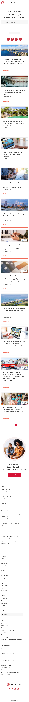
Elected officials (5, 505)
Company (3, 578)
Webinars (3, 570)
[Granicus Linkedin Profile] (15, 689)
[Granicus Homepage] (14, 684)
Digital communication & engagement (10, 541)
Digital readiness (5, 662)
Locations (3, 605)
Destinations (4, 503)
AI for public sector (6, 648)
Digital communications (7, 658)
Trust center (4, 623)
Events (2, 561)
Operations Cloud (5, 521)
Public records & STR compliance (9, 548)
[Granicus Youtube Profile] (12, 689)
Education (3, 498)
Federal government (6, 496)
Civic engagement (5, 651)
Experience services (6, 588)
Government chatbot (6, 665)
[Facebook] (12, 39)
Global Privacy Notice (6, 628)
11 (10, 425)
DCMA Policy (4, 637)
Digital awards (4, 585)
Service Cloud (4, 516)
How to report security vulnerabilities (10, 642)
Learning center (5, 556)
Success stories (5, 568)
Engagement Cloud (6, 518)
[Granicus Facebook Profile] (9, 689)
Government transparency (8, 669)
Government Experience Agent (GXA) (10, 523)
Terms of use (4, 625)
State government (5, 494)
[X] (8, 39)
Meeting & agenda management (9, 536)
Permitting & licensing (6, 545)
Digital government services (8, 660)
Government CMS (5, 667)
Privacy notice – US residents (8, 630)
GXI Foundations (5, 528)
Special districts (5, 491)
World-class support (6, 590)
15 (21, 425)
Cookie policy (4, 632)
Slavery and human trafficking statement (11, 639)
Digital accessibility (5, 655)
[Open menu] (27, 3)
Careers (3, 583)
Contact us (4, 598)
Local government (5, 489)
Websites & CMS (5, 543)
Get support (4, 603)
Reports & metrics (5, 565)
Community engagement (7, 653)
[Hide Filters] (14, 27)
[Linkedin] (16, 39)
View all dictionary (5, 674)
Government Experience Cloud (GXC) (10, 514)
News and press (5, 581)
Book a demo (14, 474)
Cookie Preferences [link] (14, 697)
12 (13, 425)
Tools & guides (4, 563)
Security (3, 635)
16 (23, 425)
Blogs (2, 558)
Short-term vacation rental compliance (11, 672)
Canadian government (7, 501)
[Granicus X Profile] (18, 689)
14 (18, 425)
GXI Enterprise (4, 525)
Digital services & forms (7, 538)
